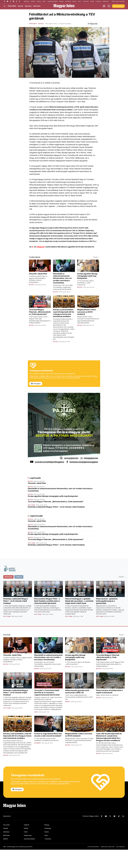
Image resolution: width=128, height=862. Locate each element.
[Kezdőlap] (64, 6)
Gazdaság (68, 1)
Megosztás (93, 24)
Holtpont (26, 825)
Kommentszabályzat (93, 846)
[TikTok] (16, 1)
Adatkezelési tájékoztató (108, 846)
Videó (44, 1)
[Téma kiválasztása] (104, 6)
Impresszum (7, 816)
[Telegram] (13, 1)
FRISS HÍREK (12, 6)
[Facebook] (4, 1)
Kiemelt (20, 6)
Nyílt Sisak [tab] (8, 577)
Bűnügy (61, 1)
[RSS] (19, 1)
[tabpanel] (64, 600)
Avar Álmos (33, 23)
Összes (95, 257)
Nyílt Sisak (36, 6)
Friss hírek (6, 825)
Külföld (39, 1)
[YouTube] (7, 1)
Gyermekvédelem (53, 1)
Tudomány (86, 1)
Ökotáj (92, 1)
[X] (10, 1)
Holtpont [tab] (19, 577)
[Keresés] (109, 6)
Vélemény (26, 1)
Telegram (40, 247)
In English (98, 1)
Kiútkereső (106, 1)
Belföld (33, 1)
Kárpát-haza (27, 835)
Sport (79, 1)
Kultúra (74, 1)
